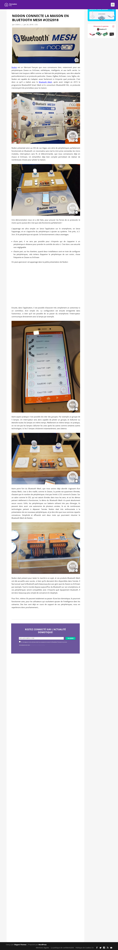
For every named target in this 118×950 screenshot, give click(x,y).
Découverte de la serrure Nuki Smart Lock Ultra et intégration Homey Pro (45, 707)
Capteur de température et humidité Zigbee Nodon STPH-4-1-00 (41, 777)
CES (36, 24)
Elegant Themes (20, 945)
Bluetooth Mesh (45, 82)
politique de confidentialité (37, 645)
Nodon (14, 67)
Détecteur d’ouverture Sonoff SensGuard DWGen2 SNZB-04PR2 (44, 847)
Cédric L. (18, 24)
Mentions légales (42, 947)
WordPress (42, 945)
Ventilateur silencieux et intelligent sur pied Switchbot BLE (44, 917)
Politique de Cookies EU (85, 947)
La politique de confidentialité (62, 947)
